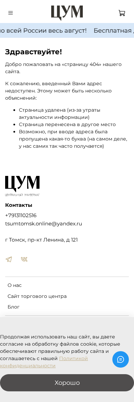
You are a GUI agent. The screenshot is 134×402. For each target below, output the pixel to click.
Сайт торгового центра (37, 296)
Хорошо (67, 382)
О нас (15, 285)
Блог (14, 307)
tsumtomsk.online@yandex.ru (43, 223)
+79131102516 (20, 215)
